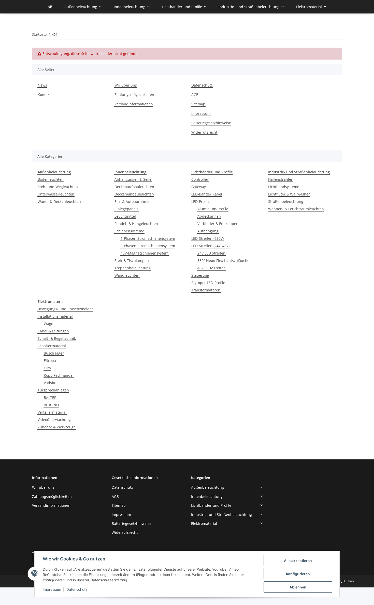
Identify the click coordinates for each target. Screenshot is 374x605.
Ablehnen (298, 587)
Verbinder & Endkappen (217, 223)
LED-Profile (200, 201)
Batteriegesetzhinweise (211, 122)
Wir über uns (125, 85)
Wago (48, 323)
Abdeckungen (209, 216)
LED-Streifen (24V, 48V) (210, 245)
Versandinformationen (133, 104)
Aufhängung (208, 231)
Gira (47, 367)
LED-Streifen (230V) (207, 238)
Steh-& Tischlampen (131, 260)
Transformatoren (205, 290)
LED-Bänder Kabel (206, 194)
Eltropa (50, 360)
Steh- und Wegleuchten (58, 186)
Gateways (199, 186)
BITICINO (51, 404)
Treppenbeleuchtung (132, 267)
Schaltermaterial (52, 345)
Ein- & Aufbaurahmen (133, 201)
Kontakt (44, 94)
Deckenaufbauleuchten (134, 186)
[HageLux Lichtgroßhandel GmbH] (50, 6)
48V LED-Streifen (211, 267)
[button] (227, 487)
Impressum (52, 589)
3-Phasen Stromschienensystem (148, 245)
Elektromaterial (204, 523)
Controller (199, 179)
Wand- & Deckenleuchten (59, 201)
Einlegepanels (126, 208)
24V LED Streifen (211, 253)
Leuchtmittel (125, 216)
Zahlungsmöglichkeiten (134, 94)
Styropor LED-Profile (208, 282)
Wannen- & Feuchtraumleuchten (296, 208)
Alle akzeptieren (298, 560)
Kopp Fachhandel (59, 375)
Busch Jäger (54, 353)
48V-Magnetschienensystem (144, 253)
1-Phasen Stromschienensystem (148, 238)
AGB (194, 94)
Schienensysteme (129, 231)
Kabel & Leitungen (53, 331)
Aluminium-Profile (212, 208)
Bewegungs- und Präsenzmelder (65, 308)
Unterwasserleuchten (56, 194)
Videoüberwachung (54, 419)
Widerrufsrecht (204, 132)
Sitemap (198, 104)
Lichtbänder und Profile (211, 505)
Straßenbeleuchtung (285, 201)
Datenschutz (77, 589)
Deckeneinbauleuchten (134, 194)
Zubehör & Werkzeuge (57, 427)
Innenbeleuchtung (207, 496)
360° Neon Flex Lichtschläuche (223, 260)
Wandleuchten (126, 275)
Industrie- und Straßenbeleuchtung (221, 514)
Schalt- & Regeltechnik (57, 338)
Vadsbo (50, 382)
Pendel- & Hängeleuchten (136, 223)
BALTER (50, 397)
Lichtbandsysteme (283, 186)
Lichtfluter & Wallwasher (289, 194)
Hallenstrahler (280, 179)
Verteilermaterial (52, 412)
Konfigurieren (298, 574)
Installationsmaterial (55, 316)
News (42, 85)
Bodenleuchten (51, 179)
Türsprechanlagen (53, 390)
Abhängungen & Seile (132, 179)
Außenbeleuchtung (207, 487)
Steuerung (200, 275)
